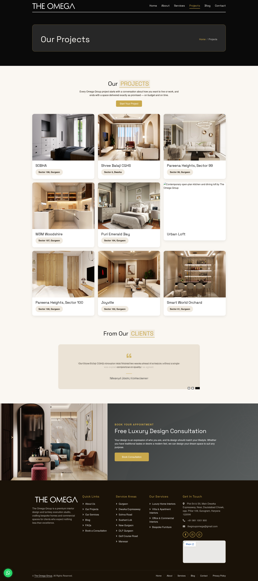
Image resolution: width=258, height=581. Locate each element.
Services (179, 5)
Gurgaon (123, 503)
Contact (220, 5)
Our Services (92, 514)
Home (153, 5)
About (165, 5)
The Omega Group (43, 575)
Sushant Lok (125, 520)
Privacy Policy (219, 575)
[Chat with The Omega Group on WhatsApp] (199, 534)
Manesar (123, 541)
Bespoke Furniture (162, 527)
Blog (208, 5)
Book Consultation (132, 457)
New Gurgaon (126, 525)
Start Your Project (129, 103)
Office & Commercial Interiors (161, 519)
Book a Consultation (96, 530)
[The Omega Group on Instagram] (192, 534)
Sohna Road (125, 514)
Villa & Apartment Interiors (160, 510)
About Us (90, 503)
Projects (194, 5)
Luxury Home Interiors (163, 503)
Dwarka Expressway (129, 509)
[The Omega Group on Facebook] (185, 534)
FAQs (88, 525)
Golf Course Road (128, 536)
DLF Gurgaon (126, 530)
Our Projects (91, 509)
